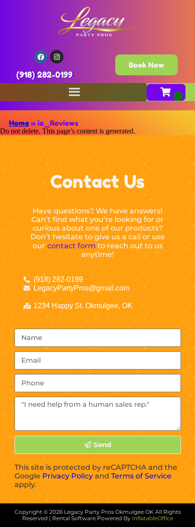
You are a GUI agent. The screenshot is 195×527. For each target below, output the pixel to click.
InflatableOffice (152, 518)
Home (19, 123)
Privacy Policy (67, 476)
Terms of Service (141, 476)
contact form (71, 245)
